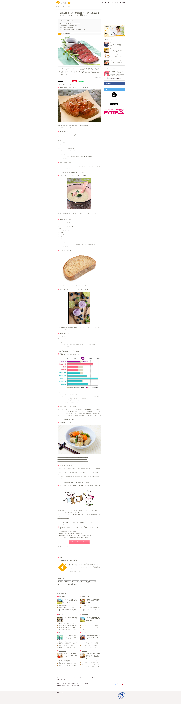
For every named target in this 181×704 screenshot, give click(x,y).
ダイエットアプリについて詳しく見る (79, 541)
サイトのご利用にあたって (73, 683)
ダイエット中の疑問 (61, 679)
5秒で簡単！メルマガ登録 (63, 518)
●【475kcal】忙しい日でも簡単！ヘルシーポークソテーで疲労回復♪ (73, 461)
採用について (68, 685)
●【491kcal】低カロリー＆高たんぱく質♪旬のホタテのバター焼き (72, 459)
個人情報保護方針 (75, 685)
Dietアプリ (122, 2)
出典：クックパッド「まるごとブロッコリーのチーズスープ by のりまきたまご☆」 (77, 244)
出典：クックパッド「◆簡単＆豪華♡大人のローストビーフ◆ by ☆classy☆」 (75, 156)
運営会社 (63, 685)
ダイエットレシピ (114, 2)
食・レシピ (65, 546)
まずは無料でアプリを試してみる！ (76, 571)
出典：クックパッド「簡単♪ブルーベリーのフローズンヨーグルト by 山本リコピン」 (77, 344)
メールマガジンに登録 (114, 78)
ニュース (107, 2)
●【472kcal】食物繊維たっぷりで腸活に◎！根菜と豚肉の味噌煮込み (73, 457)
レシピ (67, 6)
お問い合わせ (64, 683)
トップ (101, 2)
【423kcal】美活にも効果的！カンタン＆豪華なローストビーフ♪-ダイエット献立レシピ (73, 7)
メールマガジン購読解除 (83, 683)
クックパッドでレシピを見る (64, 154)
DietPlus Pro (92, 677)
